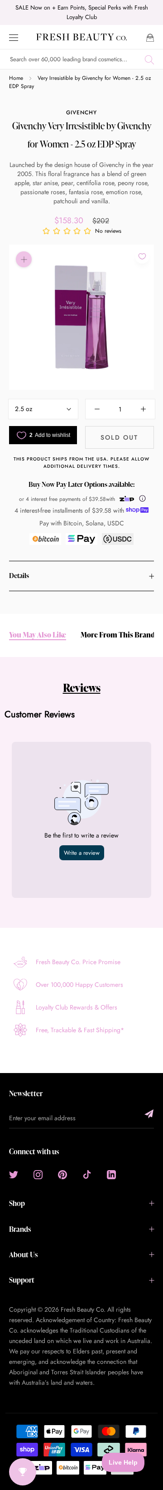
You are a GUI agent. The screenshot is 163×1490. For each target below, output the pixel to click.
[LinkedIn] (111, 1174)
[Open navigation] (13, 37)
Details (19, 575)
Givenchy (81, 112)
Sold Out (119, 437)
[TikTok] (86, 1174)
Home (16, 78)
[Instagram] (38, 1174)
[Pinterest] (62, 1174)
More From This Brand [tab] (118, 635)
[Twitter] (13, 1174)
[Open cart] (150, 37)
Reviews (82, 687)
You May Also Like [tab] (37, 635)
